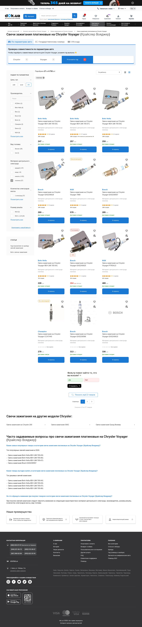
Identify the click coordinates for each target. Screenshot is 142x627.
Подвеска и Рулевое (54, 24)
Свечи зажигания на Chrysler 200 (19, 425)
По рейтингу (102, 72)
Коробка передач (67, 24)
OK (29, 85)
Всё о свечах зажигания (18, 252)
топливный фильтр (67, 19)
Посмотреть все (16, 136)
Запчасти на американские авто (119, 555)
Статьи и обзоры (45, 8)
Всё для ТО (10, 24)
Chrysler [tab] (16, 60)
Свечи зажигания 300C (60, 425)
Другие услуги (85, 552)
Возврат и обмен (32, 8)
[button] (29, 16)
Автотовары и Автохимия (125, 24)
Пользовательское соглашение (91, 549)
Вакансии (56, 555)
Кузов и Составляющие (111, 24)
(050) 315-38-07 (30, 549)
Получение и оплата (17, 8)
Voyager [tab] (43, 60)
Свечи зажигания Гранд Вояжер (108, 425)
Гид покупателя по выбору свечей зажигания (19, 247)
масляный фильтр (54, 19)
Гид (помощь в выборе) (116, 552)
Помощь (83, 561)
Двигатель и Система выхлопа (39, 24)
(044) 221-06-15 (16, 549)
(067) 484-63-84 (16, 553)
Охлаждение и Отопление (80, 24)
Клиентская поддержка (89, 558)
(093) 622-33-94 (30, 553)
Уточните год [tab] (72, 60)
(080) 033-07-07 (16, 545)
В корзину (51, 149)
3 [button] (91, 401)
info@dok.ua (14, 561)
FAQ (82, 555)
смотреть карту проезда (18, 571)
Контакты (56, 552)
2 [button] (87, 401)
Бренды (110, 549)
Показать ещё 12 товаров (85, 395)
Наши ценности (58, 549)
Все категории (113, 544)
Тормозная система (23, 24)
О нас (7, 8)
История (56, 546)
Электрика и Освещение (95, 24)
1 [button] (82, 401)
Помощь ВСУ (112, 558)
